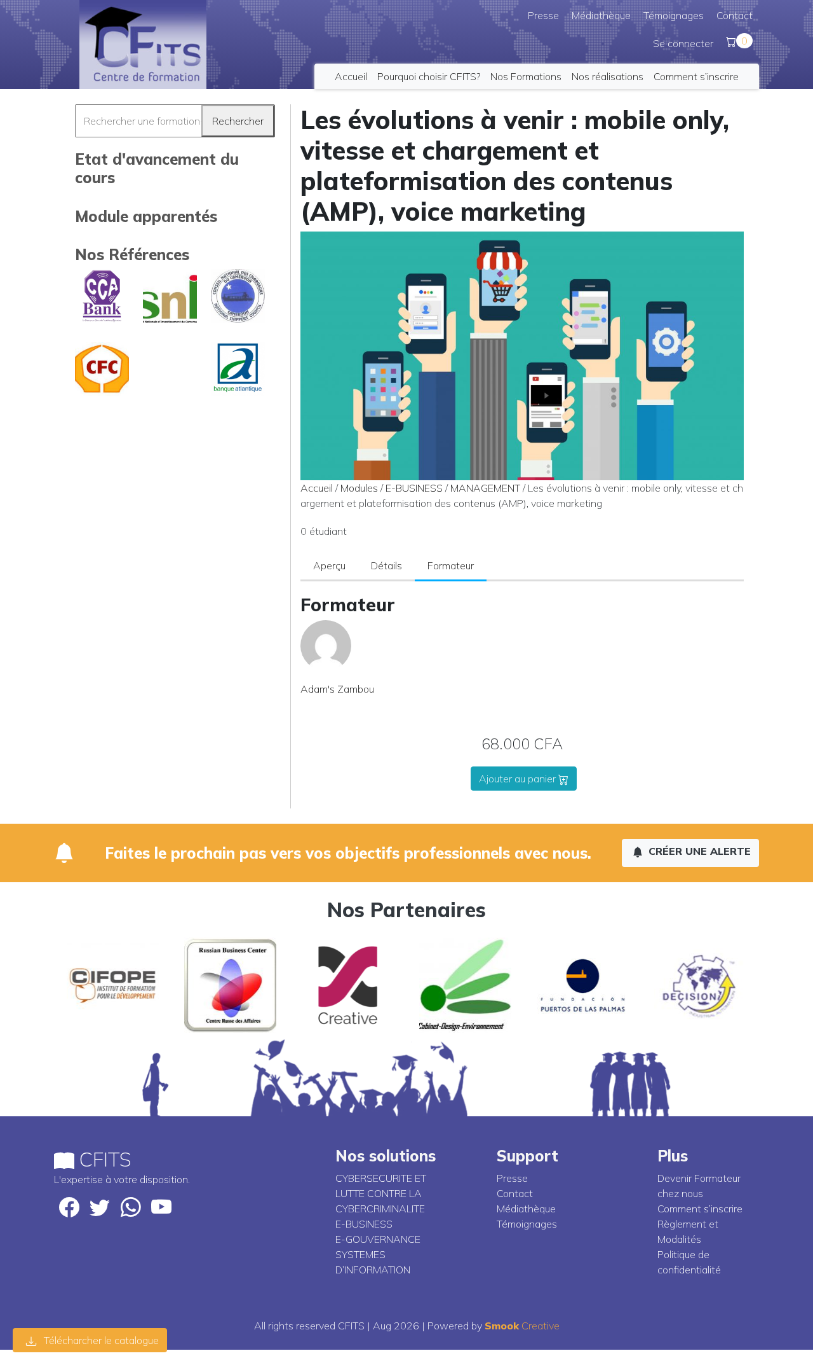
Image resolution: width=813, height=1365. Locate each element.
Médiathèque (601, 15)
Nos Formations (525, 76)
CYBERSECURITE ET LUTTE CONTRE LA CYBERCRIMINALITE (380, 1193)
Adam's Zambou (337, 688)
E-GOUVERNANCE (377, 1239)
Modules (359, 488)
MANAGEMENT (485, 488)
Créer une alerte (698, 851)
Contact (734, 15)
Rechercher (238, 120)
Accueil (351, 76)
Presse (543, 15)
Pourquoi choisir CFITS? (428, 76)
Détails (386, 565)
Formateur (450, 565)
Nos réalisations (607, 76)
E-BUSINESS (414, 488)
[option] (113, 985)
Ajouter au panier (518, 778)
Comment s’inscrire (696, 76)
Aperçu (329, 565)
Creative (522, 1325)
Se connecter (683, 43)
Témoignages (673, 15)
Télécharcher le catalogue (100, 1340)
